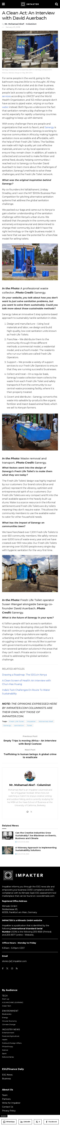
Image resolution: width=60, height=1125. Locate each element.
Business (6, 1078)
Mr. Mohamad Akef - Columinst (20, 24)
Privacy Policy (9, 1110)
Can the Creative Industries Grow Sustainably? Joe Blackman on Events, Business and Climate (35, 835)
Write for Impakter (11, 1103)
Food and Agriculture (10, 1036)
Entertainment (8, 1033)
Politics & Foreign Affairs (11, 1043)
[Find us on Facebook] (2, 968)
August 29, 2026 (23, 842)
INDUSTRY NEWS (11, 1029)
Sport (4, 1053)
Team (5, 1095)
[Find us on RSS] (17, 968)
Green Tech (6, 1006)
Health (4, 1040)
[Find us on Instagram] (12, 968)
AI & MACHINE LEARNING (12, 1002)
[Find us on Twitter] (7, 968)
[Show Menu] (3, 4)
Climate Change (8, 1024)
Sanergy (49, 127)
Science (5, 1050)
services (6, 96)
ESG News (7, 1074)
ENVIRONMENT (10, 1011)
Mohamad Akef (46, 721)
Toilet (29, 725)
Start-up (5, 999)
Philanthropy (7, 1046)
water (5, 107)
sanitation (19, 725)
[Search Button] (56, 4)
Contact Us (7, 1107)
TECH (5, 996)
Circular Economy (9, 1021)
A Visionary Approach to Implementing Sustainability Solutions (36, 849)
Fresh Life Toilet (16, 721)
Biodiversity (6, 1014)
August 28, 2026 (23, 854)
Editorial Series (8, 1057)
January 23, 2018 (13, 27)
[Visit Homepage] (30, 4)
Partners (6, 1099)
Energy (5, 1017)
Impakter (31, 721)
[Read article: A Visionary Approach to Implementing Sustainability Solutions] (7, 850)
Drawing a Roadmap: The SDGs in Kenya (24, 674)
